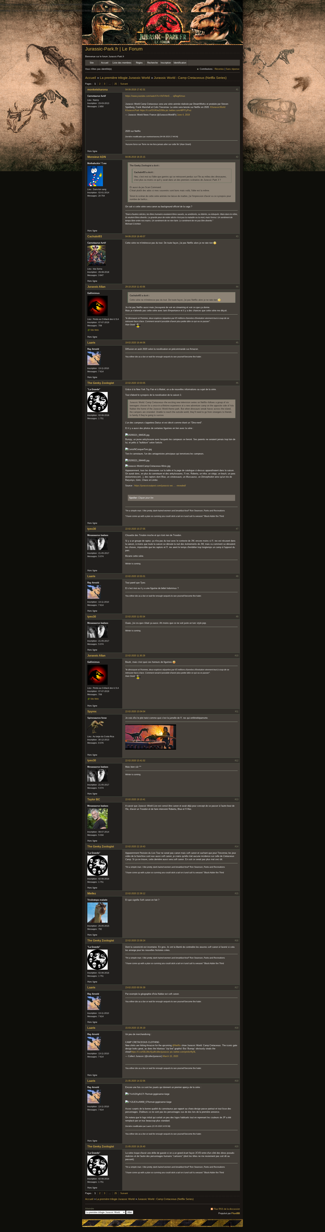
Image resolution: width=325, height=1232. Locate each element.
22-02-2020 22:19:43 (135, 846)
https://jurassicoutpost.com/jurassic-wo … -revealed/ (160, 485)
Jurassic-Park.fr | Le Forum (114, 48)
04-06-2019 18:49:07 (135, 236)
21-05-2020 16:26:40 (135, 1146)
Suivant (124, 84)
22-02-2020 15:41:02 (135, 760)
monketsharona (97, 89)
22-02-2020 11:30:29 (135, 655)
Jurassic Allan (96, 286)
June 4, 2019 (183, 114)
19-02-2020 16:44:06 (135, 342)
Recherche (152, 62)
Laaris (91, 342)
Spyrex (91, 711)
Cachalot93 (94, 236)
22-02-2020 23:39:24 (135, 940)
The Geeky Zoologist (100, 383)
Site (92, 62)
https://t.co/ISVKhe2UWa (152, 110)
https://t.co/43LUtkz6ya (142, 1052)
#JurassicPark (132, 110)
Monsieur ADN (96, 156)
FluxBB (235, 1213)
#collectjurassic (161, 1052)
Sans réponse (232, 69)
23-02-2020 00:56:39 (135, 987)
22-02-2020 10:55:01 (135, 576)
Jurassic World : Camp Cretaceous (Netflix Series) (190, 78)
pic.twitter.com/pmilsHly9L (183, 1052)
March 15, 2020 (170, 1056)
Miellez (91, 893)
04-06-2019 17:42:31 (135, 89)
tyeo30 (91, 528)
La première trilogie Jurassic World (125, 78)
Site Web (94, 330)
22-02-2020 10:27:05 (135, 529)
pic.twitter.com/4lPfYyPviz (178, 110)
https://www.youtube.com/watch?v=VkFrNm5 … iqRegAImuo (155, 96)
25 (115, 84)
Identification (180, 62)
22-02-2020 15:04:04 (135, 711)
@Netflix (176, 1045)
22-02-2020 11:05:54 (135, 616)
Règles (139, 62)
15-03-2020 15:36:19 (135, 1028)
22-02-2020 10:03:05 (135, 383)
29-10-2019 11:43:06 (135, 286)
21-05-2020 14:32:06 (135, 1081)
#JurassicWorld (217, 107)
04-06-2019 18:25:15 (135, 157)
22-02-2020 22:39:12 (135, 893)
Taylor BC (93, 799)
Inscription (166, 62)
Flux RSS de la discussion (227, 1209)
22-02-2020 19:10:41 (135, 799)
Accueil (104, 62)
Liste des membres (122, 62)
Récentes (219, 69)
